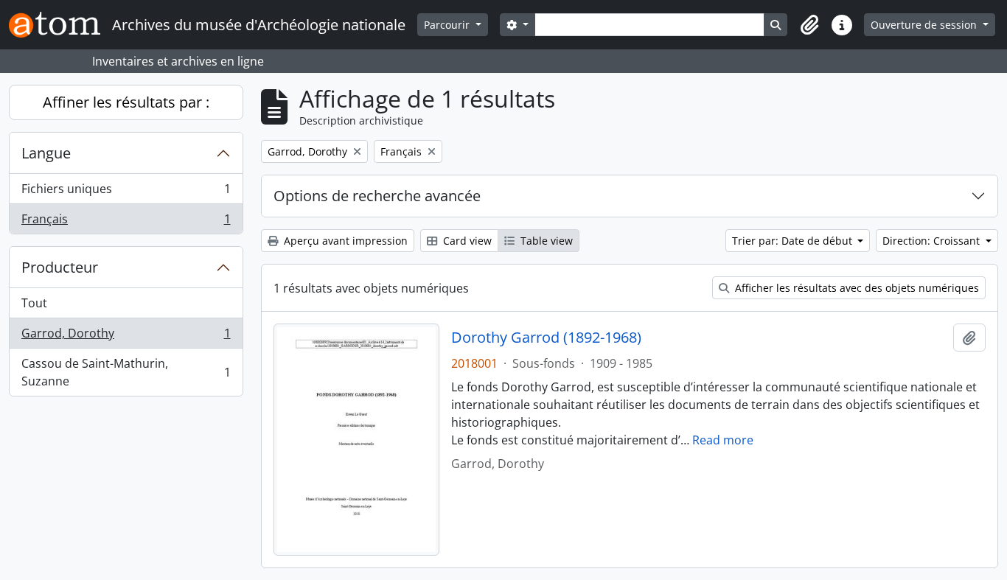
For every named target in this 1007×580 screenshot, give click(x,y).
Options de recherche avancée (377, 196)
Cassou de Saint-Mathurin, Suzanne (126, 372)
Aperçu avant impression (344, 241)
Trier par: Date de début (793, 241)
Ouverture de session (925, 25)
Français (126, 222)
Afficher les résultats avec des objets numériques (855, 288)
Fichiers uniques (126, 192)
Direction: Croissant (932, 241)
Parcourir (448, 25)
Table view (545, 241)
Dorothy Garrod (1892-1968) (546, 337)
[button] (809, 25)
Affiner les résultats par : (126, 102)
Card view (466, 241)
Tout (34, 303)
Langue (46, 153)
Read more (722, 440)
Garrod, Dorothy (126, 337)
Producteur (59, 267)
